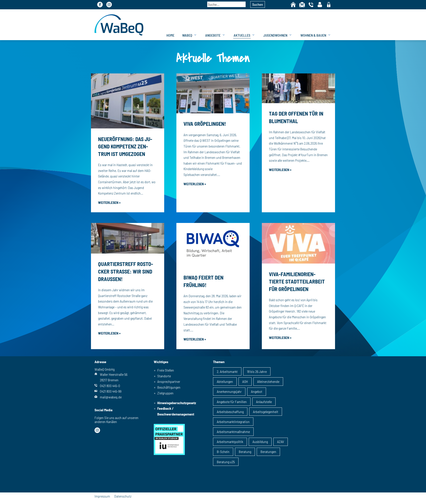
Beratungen (268, 451)
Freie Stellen (165, 370)
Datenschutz (122, 496)
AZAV (280, 441)
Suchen (257, 4)
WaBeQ (187, 35)
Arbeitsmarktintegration (233, 421)
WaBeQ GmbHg (119, 25)
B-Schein (223, 451)
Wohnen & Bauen (313, 35)
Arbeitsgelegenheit (265, 411)
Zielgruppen (165, 393)
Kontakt (302, 4)
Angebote (213, 35)
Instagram (109, 4)
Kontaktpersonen (320, 4)
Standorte (164, 376)
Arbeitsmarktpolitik (230, 441)
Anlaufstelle (264, 402)
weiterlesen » (109, 202)
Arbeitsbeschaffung (230, 411)
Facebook (100, 4)
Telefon (311, 4)
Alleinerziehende (268, 381)
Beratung (245, 451)
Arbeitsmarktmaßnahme (233, 431)
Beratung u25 (226, 462)
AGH (245, 381)
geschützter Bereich (328, 4)
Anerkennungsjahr (229, 391)
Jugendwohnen (275, 35)
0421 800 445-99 (110, 391)
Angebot (256, 391)
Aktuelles (242, 35)
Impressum (102, 496)
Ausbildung (260, 441)
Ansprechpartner (168, 381)
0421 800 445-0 (110, 386)
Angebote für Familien (232, 402)
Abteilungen (225, 381)
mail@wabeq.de (111, 397)
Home (293, 4)
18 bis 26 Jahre (257, 371)
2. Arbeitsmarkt (227, 371)
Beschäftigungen (168, 387)
